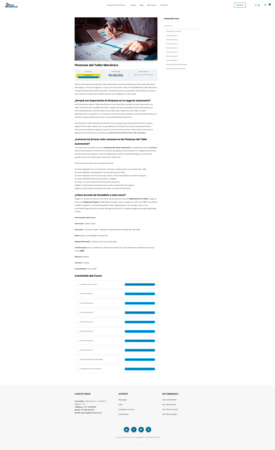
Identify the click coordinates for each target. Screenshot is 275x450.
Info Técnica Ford (169, 405)
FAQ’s (121, 405)
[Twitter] (141, 429)
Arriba (138, 443)
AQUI (82, 251)
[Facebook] (134, 429)
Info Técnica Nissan (169, 414)
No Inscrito (88, 75)
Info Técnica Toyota (170, 409)
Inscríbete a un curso (126, 409)
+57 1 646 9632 (90, 407)
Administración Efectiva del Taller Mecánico (127, 133)
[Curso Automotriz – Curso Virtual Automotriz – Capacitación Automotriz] (11, 5)
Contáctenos (124, 414)
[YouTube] (126, 429)
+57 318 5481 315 (87, 410)
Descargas (123, 400)
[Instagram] (148, 429)
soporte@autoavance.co (91, 412)
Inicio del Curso (168, 26)
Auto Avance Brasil (169, 400)
